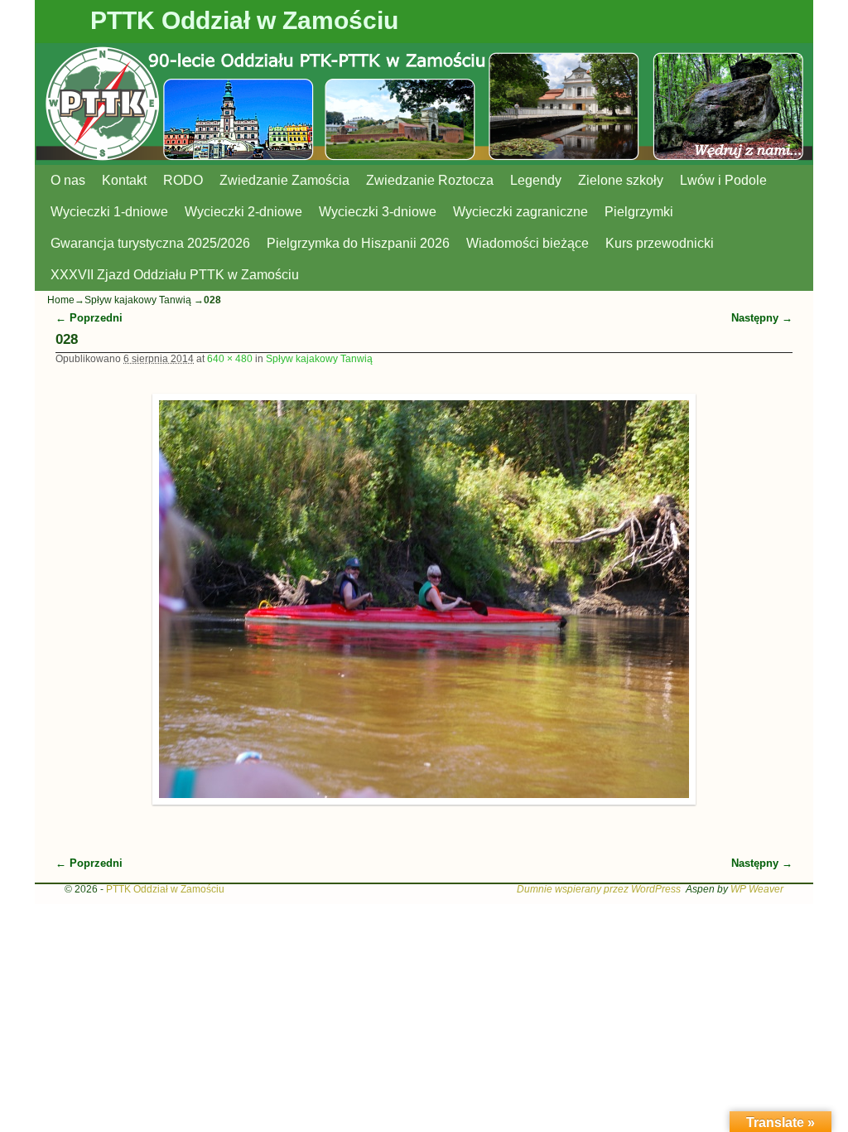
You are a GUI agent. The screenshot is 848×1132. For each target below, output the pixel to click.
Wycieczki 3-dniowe (377, 212)
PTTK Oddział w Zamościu (244, 20)
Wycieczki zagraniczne (520, 212)
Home (61, 300)
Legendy (535, 180)
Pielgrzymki (639, 212)
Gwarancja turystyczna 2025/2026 (150, 243)
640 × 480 (230, 359)
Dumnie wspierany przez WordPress (599, 889)
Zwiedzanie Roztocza (430, 180)
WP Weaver (756, 889)
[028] (424, 599)
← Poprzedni (89, 318)
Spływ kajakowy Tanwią (137, 300)
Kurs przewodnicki (659, 243)
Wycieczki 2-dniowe (243, 212)
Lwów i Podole (723, 180)
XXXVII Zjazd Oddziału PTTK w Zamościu (175, 275)
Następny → (762, 318)
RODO (183, 180)
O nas (68, 180)
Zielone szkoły (620, 180)
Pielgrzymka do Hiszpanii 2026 (358, 243)
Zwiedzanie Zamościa (284, 180)
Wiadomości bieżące (527, 243)
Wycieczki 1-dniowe (109, 212)
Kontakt (124, 180)
